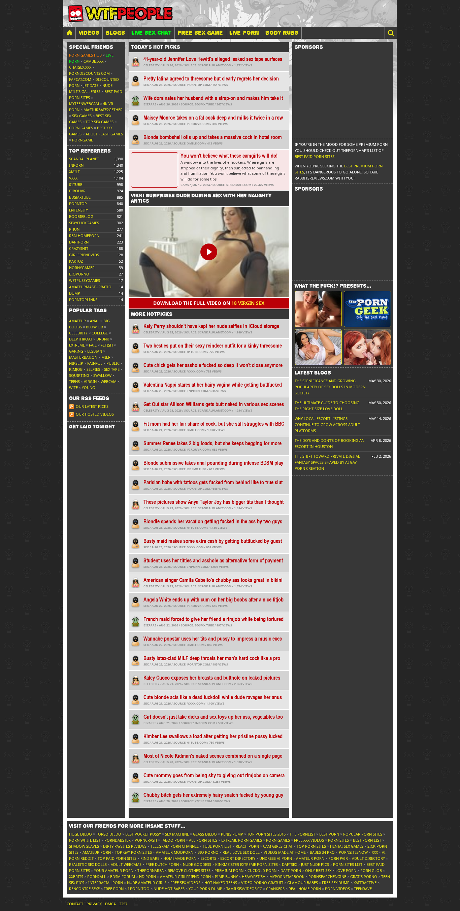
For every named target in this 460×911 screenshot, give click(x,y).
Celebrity (78, 332)
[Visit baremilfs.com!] (318, 347)
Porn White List (84, 840)
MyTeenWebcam (84, 103)
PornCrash (146, 840)
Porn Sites (338, 840)
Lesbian (94, 351)
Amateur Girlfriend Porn (185, 876)
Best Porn (329, 834)
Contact (75, 903)
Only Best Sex (318, 870)
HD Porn (147, 876)
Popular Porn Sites (362, 834)
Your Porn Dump (205, 888)
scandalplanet (84, 158)
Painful (94, 363)
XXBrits (76, 876)
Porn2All (96, 876)
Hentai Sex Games (346, 846)
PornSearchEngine (327, 876)
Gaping (76, 351)
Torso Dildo (108, 834)
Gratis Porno (363, 876)
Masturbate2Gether (103, 109)
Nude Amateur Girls (146, 882)
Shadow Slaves (84, 846)
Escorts (208, 858)
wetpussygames (84, 280)
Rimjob (76, 369)
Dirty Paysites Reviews (124, 846)
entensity (78, 210)
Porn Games (81, 127)
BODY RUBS (281, 32)
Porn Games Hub (85, 55)
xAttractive (365, 882)
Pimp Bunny (226, 876)
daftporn (79, 242)
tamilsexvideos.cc (244, 888)
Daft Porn (291, 870)
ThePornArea (150, 870)
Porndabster (117, 840)
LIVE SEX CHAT (151, 32)
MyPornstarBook (286, 876)
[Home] (69, 33)
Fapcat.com (80, 79)
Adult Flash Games (104, 133)
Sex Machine (177, 834)
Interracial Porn (105, 882)
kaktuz (76, 261)
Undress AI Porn (275, 858)
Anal (94, 320)
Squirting (79, 375)
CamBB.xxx (93, 61)
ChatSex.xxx (80, 67)
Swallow (102, 375)
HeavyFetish (253, 876)
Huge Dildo (80, 834)
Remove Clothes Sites (189, 870)
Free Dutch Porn (162, 864)
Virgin (90, 381)
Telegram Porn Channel (175, 846)
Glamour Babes (302, 882)
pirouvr (77, 190)
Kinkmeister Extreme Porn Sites (246, 864)
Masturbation (83, 357)
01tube (75, 184)
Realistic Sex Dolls (88, 864)
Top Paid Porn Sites (117, 858)
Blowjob (94, 326)
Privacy (94, 903)
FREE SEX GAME (200, 32)
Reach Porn (247, 846)
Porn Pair (338, 858)
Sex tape (112, 369)
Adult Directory (368, 858)
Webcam (109, 381)
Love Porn (345, 870)
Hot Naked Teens (220, 882)
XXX (375, 852)
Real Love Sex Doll (241, 852)
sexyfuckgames (84, 222)
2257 (123, 903)
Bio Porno (208, 852)
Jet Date (91, 85)
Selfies (93, 369)
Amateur (77, 320)
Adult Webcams (126, 864)
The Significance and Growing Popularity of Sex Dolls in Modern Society (330, 386)
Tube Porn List (217, 846)
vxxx (73, 178)
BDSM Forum (122, 876)
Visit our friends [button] (127, 826)
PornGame (82, 139)
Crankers (275, 888)
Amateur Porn (97, 852)
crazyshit (78, 248)
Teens (74, 381)
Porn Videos (337, 888)
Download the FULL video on (208, 303)
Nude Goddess (197, 864)
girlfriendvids (84, 254)
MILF (105, 357)
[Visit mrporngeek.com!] (367, 309)
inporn (76, 165)
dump (74, 293)
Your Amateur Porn (113, 870)
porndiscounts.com (89, 73)
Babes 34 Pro (322, 852)
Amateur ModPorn (174, 852)
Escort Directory (237, 858)
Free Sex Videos (185, 882)
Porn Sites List (347, 864)
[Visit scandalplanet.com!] (318, 309)
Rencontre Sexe (84, 888)
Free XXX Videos (309, 840)
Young (88, 387)
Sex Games (82, 115)
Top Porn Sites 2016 (266, 834)
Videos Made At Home (285, 852)
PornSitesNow (353, 852)
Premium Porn (229, 870)
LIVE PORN (244, 32)
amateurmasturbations (92, 286)
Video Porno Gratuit (262, 882)
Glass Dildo (205, 834)
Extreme (77, 345)
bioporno (79, 273)
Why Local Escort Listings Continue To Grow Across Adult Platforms (327, 424)
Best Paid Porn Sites (314, 156)
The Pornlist (302, 834)
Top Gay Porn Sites (133, 852)
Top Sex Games (99, 121)
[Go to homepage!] (120, 13)
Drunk (102, 338)
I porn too (139, 888)
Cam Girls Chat (278, 846)
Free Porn (114, 888)
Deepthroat (80, 338)
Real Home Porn (305, 888)
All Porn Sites (203, 840)
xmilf (74, 171)
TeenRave (363, 888)
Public (113, 363)
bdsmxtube (80, 197)
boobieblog (81, 216)
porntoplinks (83, 299)
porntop (78, 203)
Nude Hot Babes (169, 888)
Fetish (107, 345)
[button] (391, 33)
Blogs (115, 32)
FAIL (93, 345)
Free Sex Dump (336, 882)
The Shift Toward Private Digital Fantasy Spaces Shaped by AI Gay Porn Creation (327, 462)
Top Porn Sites (311, 846)
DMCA (110, 903)
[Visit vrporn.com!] (367, 347)
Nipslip (76, 363)
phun (74, 229)
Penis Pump (232, 834)
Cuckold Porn (262, 870)
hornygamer (82, 267)
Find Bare (149, 858)
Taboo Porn (173, 840)
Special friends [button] (91, 47)
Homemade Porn (179, 858)
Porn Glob (371, 870)
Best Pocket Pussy (143, 834)
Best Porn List (367, 840)
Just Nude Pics (315, 864)
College (100, 332)
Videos (89, 32)
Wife (73, 387)
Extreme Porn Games (241, 840)
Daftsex (289, 864)
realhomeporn (84, 235)
